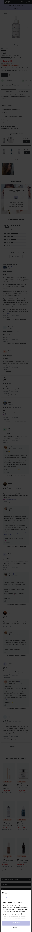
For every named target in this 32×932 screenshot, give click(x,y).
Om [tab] (26, 897)
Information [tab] (16, 897)
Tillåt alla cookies (16, 922)
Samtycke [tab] (6, 897)
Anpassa (15, 927)
